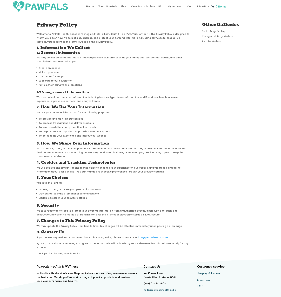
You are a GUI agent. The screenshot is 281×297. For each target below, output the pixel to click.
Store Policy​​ (204, 280)
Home (90, 6)
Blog (161, 6)
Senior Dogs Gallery (214, 31)
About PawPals (107, 6)
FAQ (200, 286)
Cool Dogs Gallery (143, 6)
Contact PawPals (198, 6)
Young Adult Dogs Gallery (217, 36)
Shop (124, 6)
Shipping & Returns (208, 273)
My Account (175, 6)
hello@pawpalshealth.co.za (160, 290)
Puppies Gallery (211, 41)
